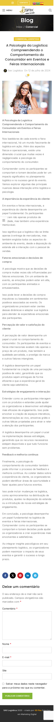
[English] (34, 3)
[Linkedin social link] (28, 575)
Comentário (10, 608)
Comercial (32, 26)
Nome (6, 643)
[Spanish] (42, 3)
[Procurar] (50, 10)
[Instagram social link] (12, 3)
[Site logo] (27, 9)
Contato (24, 3)
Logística (33, 39)
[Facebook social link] (5, 575)
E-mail (6, 657)
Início (19, 26)
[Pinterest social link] (20, 575)
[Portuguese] (38, 3)
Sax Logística (15, 70)
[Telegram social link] (35, 575)
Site (4, 670)
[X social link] (13, 575)
